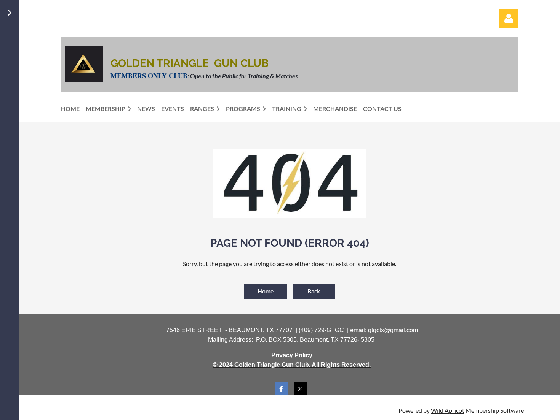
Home (266, 291)
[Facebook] (281, 388)
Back (313, 291)
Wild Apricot (447, 410)
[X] (300, 388)
